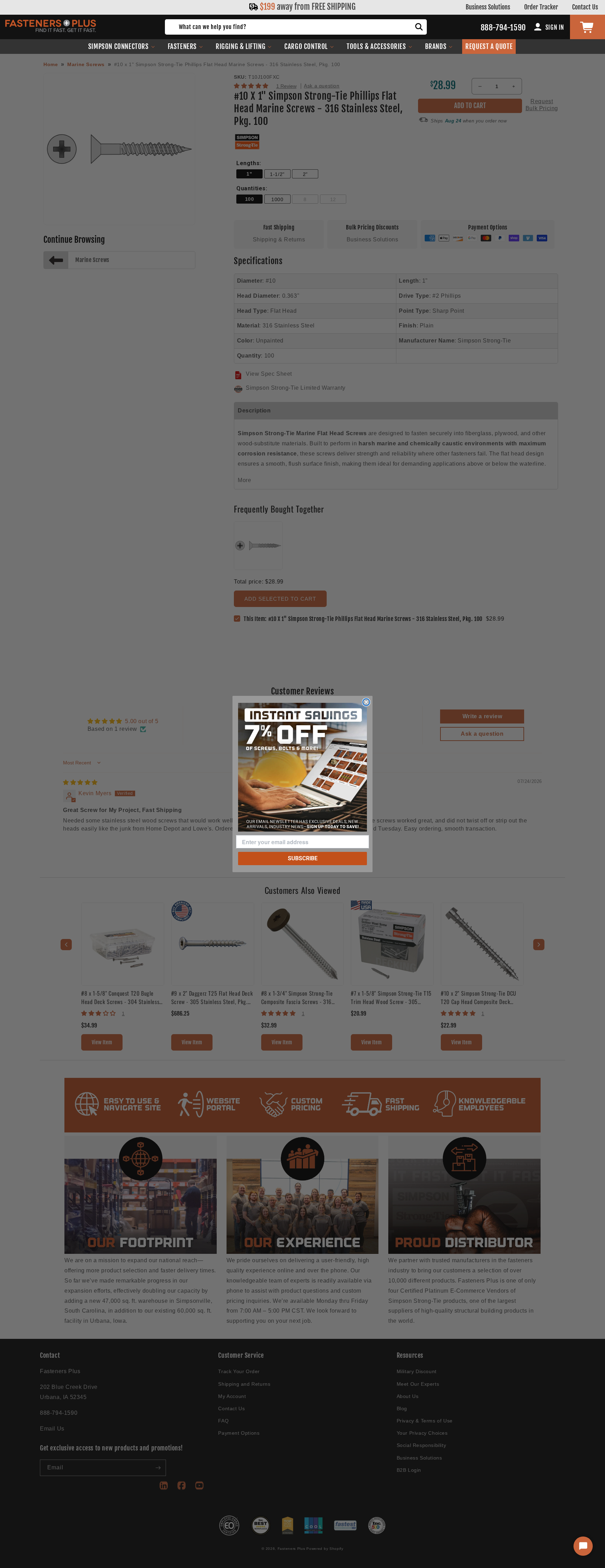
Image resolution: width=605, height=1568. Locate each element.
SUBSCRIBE (303, 858)
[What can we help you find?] (419, 27)
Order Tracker (541, 7)
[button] (121, 46)
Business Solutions (488, 7)
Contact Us (585, 7)
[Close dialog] (366, 702)
